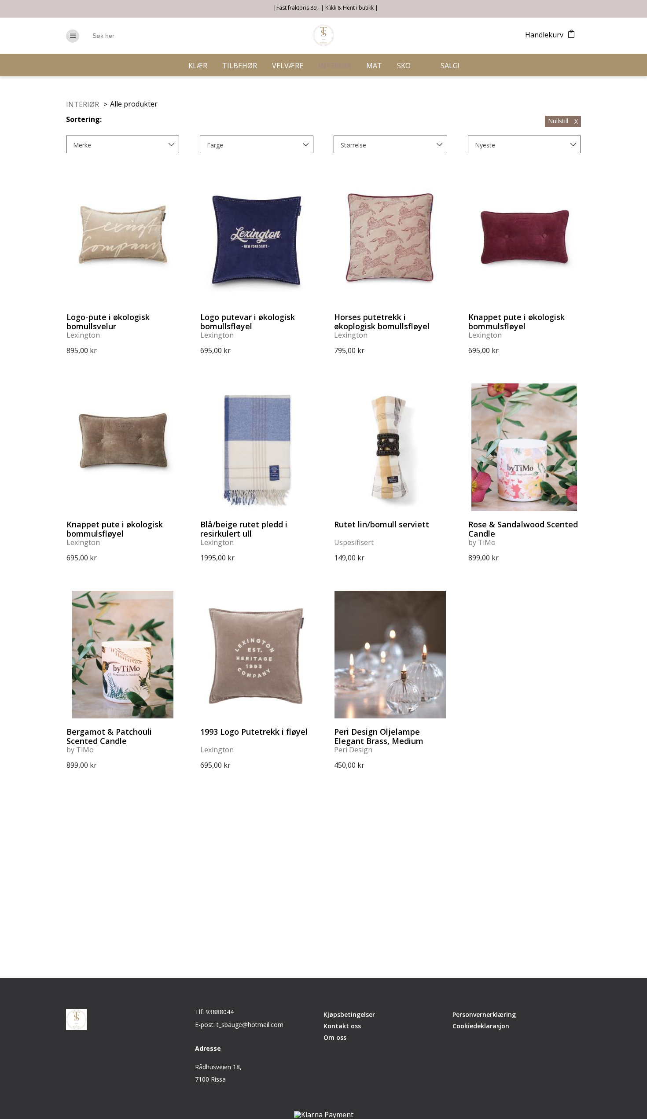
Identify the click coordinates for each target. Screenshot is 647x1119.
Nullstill (563, 121)
